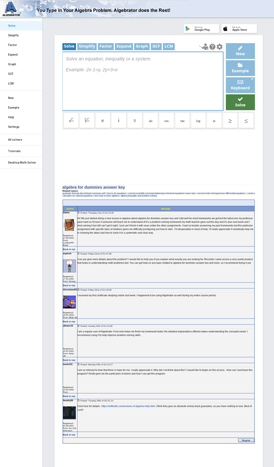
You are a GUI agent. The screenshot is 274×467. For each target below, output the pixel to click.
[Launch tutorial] (203, 46)
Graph (12, 64)
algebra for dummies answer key (93, 187)
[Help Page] (212, 47)
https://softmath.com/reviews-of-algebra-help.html (128, 406)
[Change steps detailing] (219, 47)
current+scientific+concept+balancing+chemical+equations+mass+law (162, 193)
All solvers (15, 139)
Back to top (69, 249)
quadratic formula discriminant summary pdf (83, 193)
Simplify (13, 35)
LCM (11, 83)
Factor (12, 45)
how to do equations (116, 193)
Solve (12, 25)
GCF (10, 73)
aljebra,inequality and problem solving (139, 195)
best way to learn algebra (106, 195)
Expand (13, 54)
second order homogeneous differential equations (221, 193)
